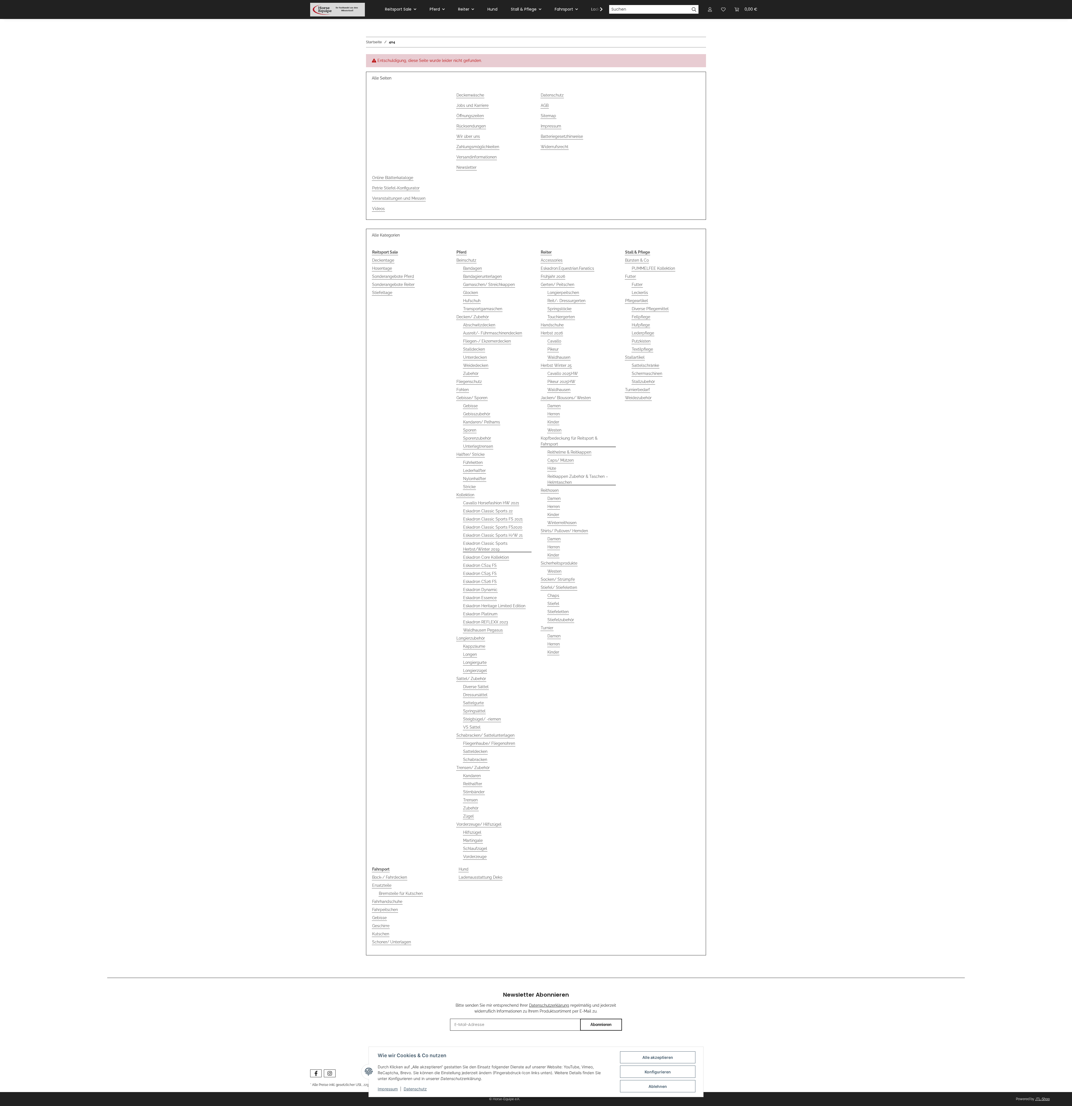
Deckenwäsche (470, 95)
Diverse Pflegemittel (650, 309)
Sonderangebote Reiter (393, 284)
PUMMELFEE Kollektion (653, 268)
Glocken (470, 292)
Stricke (469, 487)
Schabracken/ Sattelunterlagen (485, 735)
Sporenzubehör (477, 438)
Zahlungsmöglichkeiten (477, 146)
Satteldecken (475, 751)
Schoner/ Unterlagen (391, 942)
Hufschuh (471, 300)
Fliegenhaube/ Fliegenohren (489, 743)
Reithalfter (472, 784)
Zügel (468, 816)
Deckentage (383, 260)
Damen (554, 406)
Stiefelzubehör (560, 620)
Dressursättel (475, 695)
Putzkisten (641, 341)
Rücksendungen (471, 126)
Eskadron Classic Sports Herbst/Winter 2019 (485, 546)
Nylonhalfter (474, 478)
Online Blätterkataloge (392, 177)
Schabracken (475, 759)
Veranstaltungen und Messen (398, 198)
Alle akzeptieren (657, 1057)
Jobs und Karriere (472, 105)
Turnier (547, 628)
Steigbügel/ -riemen (482, 719)
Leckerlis (640, 292)
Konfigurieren (658, 1071)
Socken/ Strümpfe (558, 579)
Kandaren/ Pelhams (481, 422)
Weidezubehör (638, 398)
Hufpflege (641, 325)
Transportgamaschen (482, 309)
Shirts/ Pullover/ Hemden (564, 531)
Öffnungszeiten (470, 116)
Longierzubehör (470, 638)
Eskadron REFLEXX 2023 (485, 622)
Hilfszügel (472, 832)
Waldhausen (558, 357)
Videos (378, 208)
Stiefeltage (382, 292)
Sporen (469, 430)
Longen (470, 654)
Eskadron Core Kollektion (486, 557)
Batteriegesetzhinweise (562, 136)
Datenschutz (552, 95)
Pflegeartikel (636, 300)
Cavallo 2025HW (562, 373)
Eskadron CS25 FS (480, 573)
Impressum (551, 126)
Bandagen (472, 268)
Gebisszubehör (476, 414)
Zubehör (470, 373)
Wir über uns (468, 136)
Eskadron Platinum (480, 614)
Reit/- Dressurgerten (566, 300)
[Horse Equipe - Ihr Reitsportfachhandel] (337, 9)
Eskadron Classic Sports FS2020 (492, 527)
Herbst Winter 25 (556, 365)
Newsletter (466, 167)
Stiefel (553, 603)
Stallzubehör (643, 381)
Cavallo (554, 341)
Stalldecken (474, 349)
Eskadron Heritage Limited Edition (494, 606)
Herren (553, 414)
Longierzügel (475, 670)
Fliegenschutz (469, 381)
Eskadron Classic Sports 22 (488, 511)
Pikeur (553, 349)
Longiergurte (475, 662)
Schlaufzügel (475, 848)
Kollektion (465, 495)
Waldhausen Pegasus (483, 630)
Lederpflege (643, 333)
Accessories (552, 260)
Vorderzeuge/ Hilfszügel (478, 824)
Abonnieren (600, 1024)
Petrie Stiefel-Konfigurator (396, 188)
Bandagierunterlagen (482, 276)
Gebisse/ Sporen (471, 398)
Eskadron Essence (480, 598)
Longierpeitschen (563, 292)
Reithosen (550, 490)
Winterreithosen (561, 523)
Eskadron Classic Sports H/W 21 (493, 535)
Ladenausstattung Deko (480, 877)
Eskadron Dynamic (480, 589)
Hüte (551, 468)
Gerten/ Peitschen (557, 284)
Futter (630, 276)
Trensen (470, 800)
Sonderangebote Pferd (393, 276)
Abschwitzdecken (479, 325)
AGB (545, 105)
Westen (554, 430)
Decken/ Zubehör (472, 317)
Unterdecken (475, 357)
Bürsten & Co (637, 260)
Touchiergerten (561, 317)
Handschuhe (552, 325)
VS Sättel (471, 727)
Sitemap (548, 116)
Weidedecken (475, 365)
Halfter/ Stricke (470, 454)
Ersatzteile (381, 885)
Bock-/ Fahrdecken (389, 877)
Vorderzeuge (475, 856)
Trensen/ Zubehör (473, 767)
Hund (463, 869)
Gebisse (470, 406)
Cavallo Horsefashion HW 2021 (491, 503)
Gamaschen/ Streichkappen (489, 284)
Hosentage (382, 268)
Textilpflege (642, 349)
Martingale (473, 840)
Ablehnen (658, 1086)
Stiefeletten (558, 611)
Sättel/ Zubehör (471, 678)
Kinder (553, 422)
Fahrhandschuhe (387, 901)
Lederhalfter (474, 470)
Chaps (553, 595)
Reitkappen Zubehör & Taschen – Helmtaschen (577, 479)
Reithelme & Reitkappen (569, 452)
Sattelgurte (473, 703)
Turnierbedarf (637, 389)
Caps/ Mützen (560, 460)
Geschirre (380, 926)
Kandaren (472, 776)
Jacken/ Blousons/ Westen (566, 398)
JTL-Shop (1042, 1099)
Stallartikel (635, 357)
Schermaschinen (647, 373)
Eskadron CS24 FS (480, 565)
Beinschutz (466, 260)
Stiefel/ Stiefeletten (559, 587)
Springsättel (474, 711)
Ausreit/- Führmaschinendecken (492, 333)
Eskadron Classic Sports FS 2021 (493, 519)
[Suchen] (694, 9)
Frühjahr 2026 (553, 276)
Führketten (473, 462)
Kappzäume (474, 646)
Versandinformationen (476, 157)
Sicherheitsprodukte (559, 563)
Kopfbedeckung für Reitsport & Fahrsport (569, 441)
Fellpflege (641, 317)
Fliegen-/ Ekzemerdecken (487, 341)
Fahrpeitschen (385, 909)
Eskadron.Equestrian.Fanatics (567, 268)
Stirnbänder (474, 792)
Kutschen (380, 934)
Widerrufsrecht (554, 146)
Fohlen (462, 389)
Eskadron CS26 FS (480, 581)
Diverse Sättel (476, 687)
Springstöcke (559, 309)
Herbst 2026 (552, 333)
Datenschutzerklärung (549, 1005)
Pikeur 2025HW (561, 381)
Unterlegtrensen (478, 446)
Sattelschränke (645, 365)
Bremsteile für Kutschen (401, 893)
